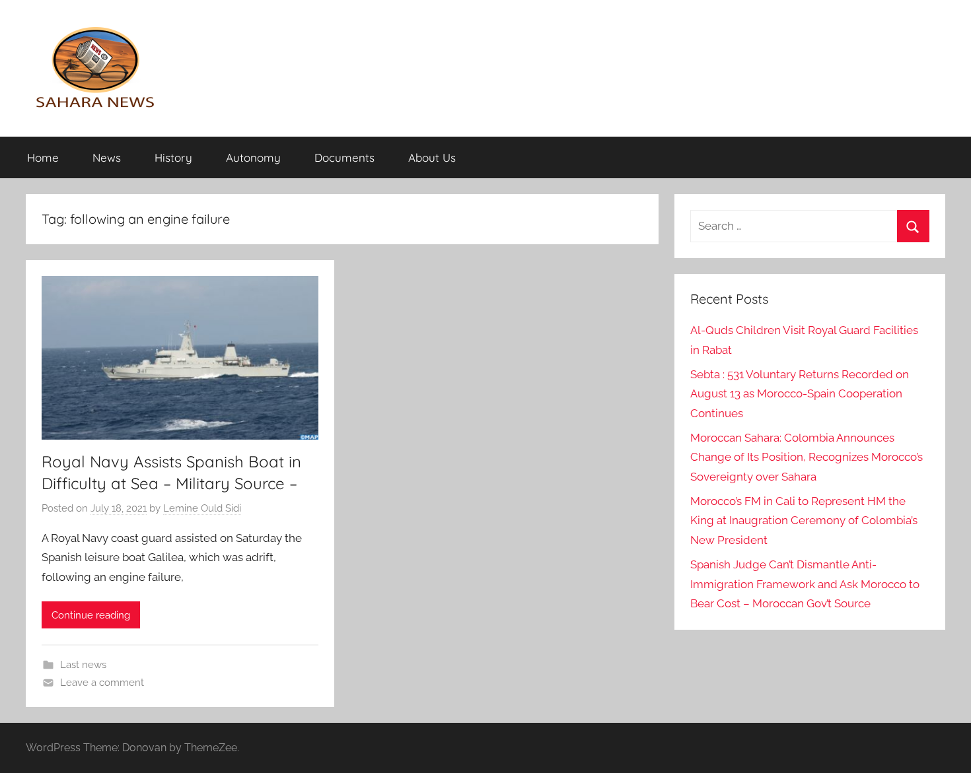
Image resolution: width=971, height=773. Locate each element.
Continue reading (91, 615)
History (173, 157)
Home (43, 157)
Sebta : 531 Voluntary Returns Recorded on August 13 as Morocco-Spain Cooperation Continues (799, 394)
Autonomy (253, 157)
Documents (344, 157)
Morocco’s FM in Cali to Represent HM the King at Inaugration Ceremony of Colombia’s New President (803, 520)
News (106, 157)
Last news (83, 665)
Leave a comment (102, 683)
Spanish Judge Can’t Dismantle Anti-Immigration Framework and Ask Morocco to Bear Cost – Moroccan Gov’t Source (804, 584)
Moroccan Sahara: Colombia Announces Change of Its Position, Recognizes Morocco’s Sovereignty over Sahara (806, 457)
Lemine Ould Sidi (202, 508)
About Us (432, 157)
